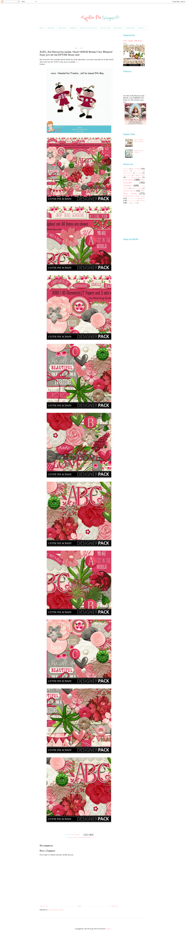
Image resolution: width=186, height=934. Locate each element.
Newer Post (44, 906)
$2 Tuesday (136, 169)
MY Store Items (134, 192)
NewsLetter (118, 28)
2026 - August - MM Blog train (139, 140)
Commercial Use (128, 173)
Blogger (108, 929)
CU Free (138, 173)
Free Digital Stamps (134, 177)
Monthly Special (87, 837)
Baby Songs (137, 171)
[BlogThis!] (86, 835)
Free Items (74, 837)
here (77, 62)
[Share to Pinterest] (92, 835)
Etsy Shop (62, 28)
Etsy (135, 175)
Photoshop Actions (131, 200)
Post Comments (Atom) (55, 910)
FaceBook (73, 28)
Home (42, 28)
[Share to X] (88, 835)
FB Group (141, 175)
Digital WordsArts (127, 175)
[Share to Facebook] (90, 835)
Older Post (114, 906)
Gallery (140, 28)
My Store (51, 28)
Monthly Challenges (136, 188)
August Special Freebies (138, 151)
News (142, 198)
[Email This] (84, 835)
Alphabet (125, 171)
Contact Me (130, 28)
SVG (128, 203)
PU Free (142, 200)
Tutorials (134, 203)
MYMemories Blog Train (134, 196)
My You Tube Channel (88, 28)
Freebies (79, 837)
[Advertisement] (79, 39)
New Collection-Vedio (133, 198)
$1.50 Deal (126, 169)
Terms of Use (105, 28)
